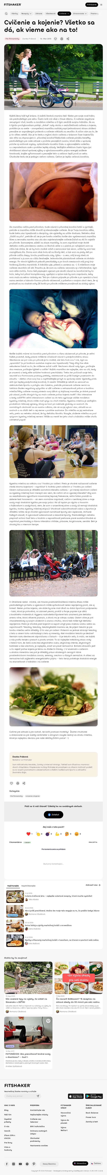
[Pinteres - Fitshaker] (34, 1164)
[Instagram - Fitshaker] (13, 1164)
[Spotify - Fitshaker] (27, 1164)
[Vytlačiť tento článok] (62, 39)
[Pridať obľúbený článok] (55, 39)
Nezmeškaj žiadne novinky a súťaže (20, 1091)
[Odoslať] (38, 1096)
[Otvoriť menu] (101, 4)
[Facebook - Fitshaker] (6, 1164)
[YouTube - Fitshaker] (20, 1164)
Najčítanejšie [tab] (13, 886)
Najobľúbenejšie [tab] (28, 886)
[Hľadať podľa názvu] (6, 14)
